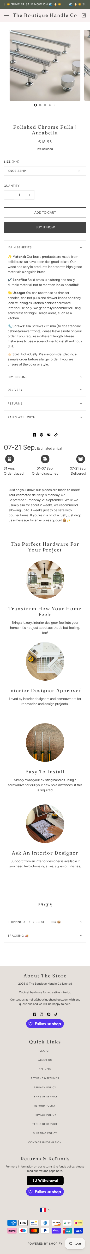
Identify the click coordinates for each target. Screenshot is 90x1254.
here (59, 1171)
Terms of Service (45, 1096)
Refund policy (45, 1105)
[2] (45, 105)
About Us (45, 1060)
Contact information (45, 1142)
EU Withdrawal (45, 1180)
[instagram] (41, 1013)
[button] (56, 434)
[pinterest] (48, 1013)
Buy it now (45, 227)
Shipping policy (45, 1133)
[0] (35, 105)
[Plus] (30, 194)
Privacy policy (45, 1114)
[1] (40, 105)
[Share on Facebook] (34, 434)
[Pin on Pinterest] (41, 434)
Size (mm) (11, 161)
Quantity (12, 185)
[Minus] (9, 194)
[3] (50, 105)
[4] (55, 105)
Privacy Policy (45, 1087)
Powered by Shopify (45, 1243)
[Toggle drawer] (6, 15)
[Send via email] (48, 434)
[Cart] (83, 15)
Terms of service (45, 1124)
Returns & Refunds (45, 1078)
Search (45, 1050)
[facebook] (34, 1013)
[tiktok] (56, 1013)
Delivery (45, 1069)
